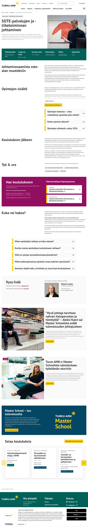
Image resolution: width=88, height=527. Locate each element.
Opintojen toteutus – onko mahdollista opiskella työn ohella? (63, 113)
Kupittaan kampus (63, 54)
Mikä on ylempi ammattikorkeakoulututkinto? (36, 254)
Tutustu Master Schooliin (12, 430)
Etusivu (3, 12)
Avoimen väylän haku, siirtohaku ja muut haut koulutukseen (42, 268)
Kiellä (76, 518)
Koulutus (6, 12)
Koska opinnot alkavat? (58, 121)
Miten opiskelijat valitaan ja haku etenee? (34, 241)
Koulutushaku (12, 12)
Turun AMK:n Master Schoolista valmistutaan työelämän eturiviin (61, 365)
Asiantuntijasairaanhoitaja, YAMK (17, 454)
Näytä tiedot (21, 524)
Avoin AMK (26, 288)
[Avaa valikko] (84, 8)
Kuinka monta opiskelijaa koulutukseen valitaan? (38, 248)
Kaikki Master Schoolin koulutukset (73, 441)
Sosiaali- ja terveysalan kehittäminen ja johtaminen (68, 458)
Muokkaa (76, 514)
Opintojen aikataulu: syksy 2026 (62, 128)
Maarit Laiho (67, 284)
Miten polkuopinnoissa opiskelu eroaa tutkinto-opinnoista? (42, 261)
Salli (76, 510)
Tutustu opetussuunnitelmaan (52, 105)
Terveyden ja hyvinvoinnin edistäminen (40, 455)
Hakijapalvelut (25, 286)
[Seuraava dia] (83, 462)
